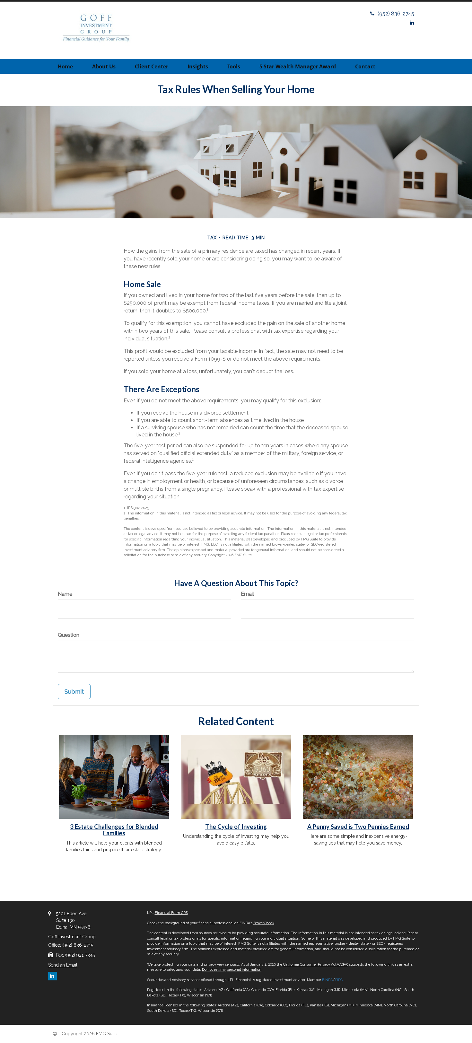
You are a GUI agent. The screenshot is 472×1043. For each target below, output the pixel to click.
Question (68, 635)
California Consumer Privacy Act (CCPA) (315, 964)
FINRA (327, 980)
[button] (104, 66)
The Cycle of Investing (236, 826)
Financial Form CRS (171, 913)
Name (65, 594)
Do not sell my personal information (231, 970)
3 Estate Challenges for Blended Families (114, 830)
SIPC (339, 980)
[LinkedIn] (412, 23)
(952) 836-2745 (396, 14)
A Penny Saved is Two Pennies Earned (358, 826)
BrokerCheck (263, 923)
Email (247, 594)
